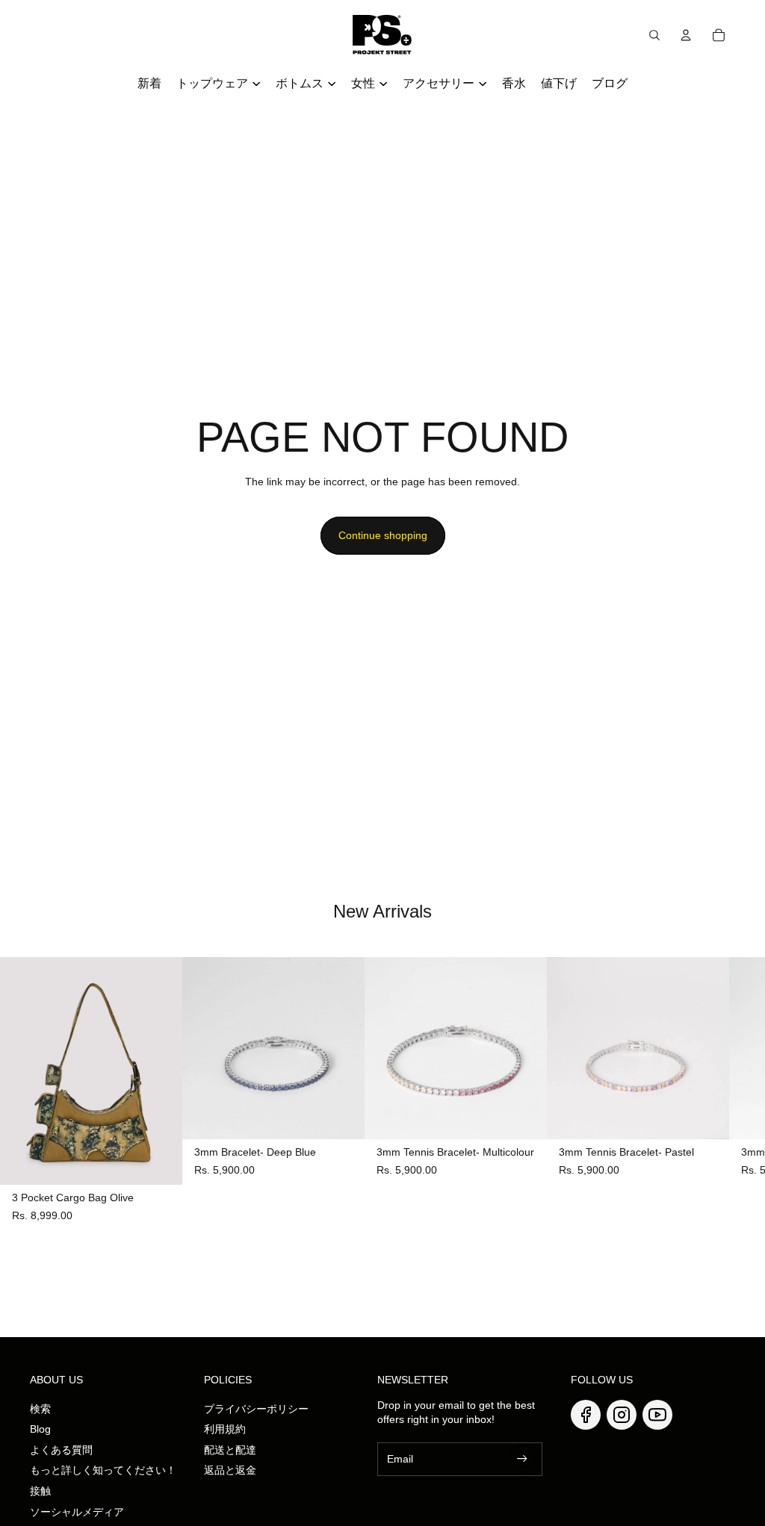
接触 (40, 1491)
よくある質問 (61, 1450)
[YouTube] (657, 1415)
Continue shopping (382, 535)
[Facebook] (586, 1415)
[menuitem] (149, 83)
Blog (40, 1429)
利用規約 (225, 1429)
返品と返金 (230, 1470)
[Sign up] (522, 1458)
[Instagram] (622, 1415)
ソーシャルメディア (77, 1512)
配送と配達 (230, 1450)
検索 (40, 1409)
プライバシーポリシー (256, 1409)
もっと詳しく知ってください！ (103, 1470)
